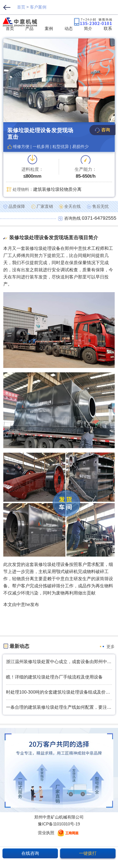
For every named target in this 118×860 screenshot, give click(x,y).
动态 (68, 28)
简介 (88, 28)
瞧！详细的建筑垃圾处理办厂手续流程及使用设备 (54, 677)
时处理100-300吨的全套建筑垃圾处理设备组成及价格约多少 (59, 692)
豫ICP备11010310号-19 (59, 824)
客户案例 (38, 7)
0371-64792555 (99, 218)
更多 (110, 646)
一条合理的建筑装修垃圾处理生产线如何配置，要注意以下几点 (59, 707)
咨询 (105, 129)
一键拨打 (88, 853)
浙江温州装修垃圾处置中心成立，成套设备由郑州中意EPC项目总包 (59, 661)
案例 (49, 28)
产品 (29, 28)
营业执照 (46, 832)
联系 (108, 28)
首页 (21, 7)
